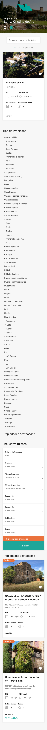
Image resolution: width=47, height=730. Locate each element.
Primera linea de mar (15, 239)
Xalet (8, 161)
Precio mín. (9, 496)
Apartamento (12, 215)
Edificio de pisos (11, 274)
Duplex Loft (11, 172)
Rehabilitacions (11, 376)
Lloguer (7, 293)
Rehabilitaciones (11, 372)
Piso (6, 360)
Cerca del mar (10, 211)
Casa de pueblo (11, 188)
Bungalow (8, 180)
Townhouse (9, 426)
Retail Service (10, 395)
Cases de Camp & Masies (15, 204)
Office (6, 348)
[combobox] (23, 40)
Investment (9, 286)
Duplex (9, 153)
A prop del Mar (11, 137)
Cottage (8, 254)
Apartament (11, 141)
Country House (11, 258)
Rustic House (10, 399)
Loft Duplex (11, 356)
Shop (6, 407)
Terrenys (8, 422)
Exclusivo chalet (15, 82)
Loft (6, 309)
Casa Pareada (12, 149)
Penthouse (11, 336)
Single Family (10, 411)
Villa (8, 243)
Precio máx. (9, 507)
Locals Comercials (12, 305)
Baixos (9, 145)
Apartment (9, 164)
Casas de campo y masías (16, 196)
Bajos (8, 219)
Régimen (8, 463)
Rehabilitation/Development (17, 379)
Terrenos (8, 418)
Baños (7, 529)
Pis (5, 352)
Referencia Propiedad (13, 452)
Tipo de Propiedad (12, 474)
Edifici (7, 270)
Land (6, 290)
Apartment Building (13, 176)
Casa (6, 184)
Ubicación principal (12, 485)
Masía (7, 313)
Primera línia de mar (15, 157)
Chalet (8, 227)
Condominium (12, 387)
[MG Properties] (23, 18)
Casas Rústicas (11, 200)
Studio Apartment (12, 415)
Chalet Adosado (11, 247)
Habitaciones (10, 518)
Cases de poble (11, 207)
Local (6, 297)
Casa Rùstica (10, 192)
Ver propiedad (23, 73)
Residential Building (13, 391)
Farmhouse (11, 262)
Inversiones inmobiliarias (15, 278)
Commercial (9, 250)
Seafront (10, 340)
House (8, 235)
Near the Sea (10, 317)
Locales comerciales (13, 301)
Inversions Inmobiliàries (15, 282)
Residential (9, 383)
